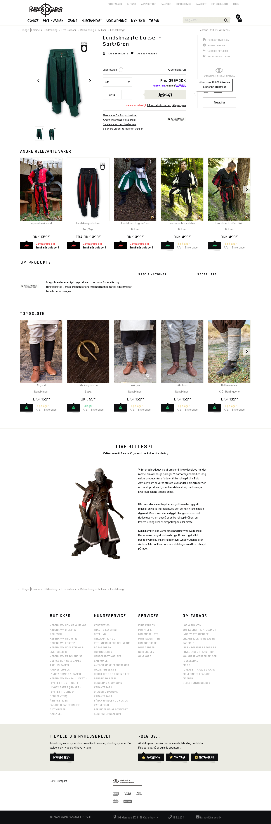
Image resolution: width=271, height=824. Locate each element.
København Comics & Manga (68, 625)
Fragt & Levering (105, 630)
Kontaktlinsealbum (107, 714)
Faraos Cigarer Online (65, 705)
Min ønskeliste (219, 4)
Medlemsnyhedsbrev (196, 683)
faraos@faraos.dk (210, 817)
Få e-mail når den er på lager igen (166, 105)
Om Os (186, 665)
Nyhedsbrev (146, 652)
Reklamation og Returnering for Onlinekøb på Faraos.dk (112, 643)
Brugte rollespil (105, 678)
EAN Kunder (101, 661)
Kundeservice (183, 4)
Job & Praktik (192, 625)
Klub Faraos (115, 4)
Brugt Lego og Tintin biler (112, 674)
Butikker (131, 4)
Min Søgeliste (147, 643)
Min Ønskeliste (148, 634)
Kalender (166, 4)
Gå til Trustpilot (58, 781)
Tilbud (154, 20)
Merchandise (92, 20)
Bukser (102, 30)
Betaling (100, 634)
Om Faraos (195, 616)
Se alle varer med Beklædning (120, 124)
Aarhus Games (59, 665)
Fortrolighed (103, 652)
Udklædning (51, 30)
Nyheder (138, 20)
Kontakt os (102, 625)
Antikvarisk (53, 20)
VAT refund (101, 705)
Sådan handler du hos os (111, 701)
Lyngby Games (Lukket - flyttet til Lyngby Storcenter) (65, 691)
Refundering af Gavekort (111, 709)
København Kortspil (63, 643)
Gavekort (201, 4)
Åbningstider (148, 4)
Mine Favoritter (149, 639)
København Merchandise (66, 656)
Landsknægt (117, 30)
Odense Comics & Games (65, 661)
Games (72, 20)
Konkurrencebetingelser (200, 656)
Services (148, 616)
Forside (35, 30)
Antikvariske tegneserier (111, 665)
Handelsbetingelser (107, 656)
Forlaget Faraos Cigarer (199, 670)
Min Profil (145, 630)
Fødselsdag (190, 661)
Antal (112, 94)
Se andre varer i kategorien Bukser (123, 128)
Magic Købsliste (105, 670)
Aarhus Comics (60, 670)
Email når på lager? (47, 247)
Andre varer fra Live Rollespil (119, 119)
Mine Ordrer (146, 647)
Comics (33, 20)
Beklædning (87, 30)
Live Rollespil (69, 30)
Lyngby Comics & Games (65, 674)
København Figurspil (63, 639)
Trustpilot (219, 102)
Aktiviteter (58, 709)
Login (236, 4)
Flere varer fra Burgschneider (120, 115)
